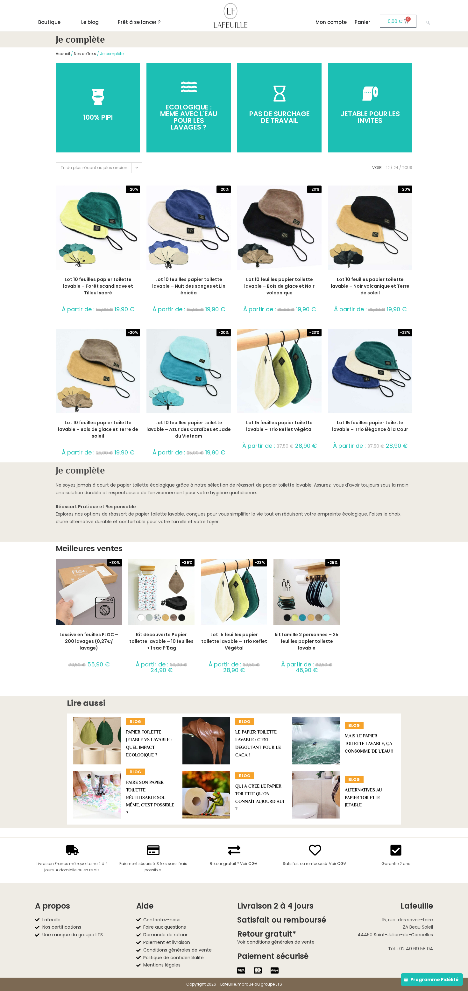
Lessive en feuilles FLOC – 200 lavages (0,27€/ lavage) (89, 641)
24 (396, 167)
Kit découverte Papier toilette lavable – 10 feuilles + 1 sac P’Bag (161, 641)
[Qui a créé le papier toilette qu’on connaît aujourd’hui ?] (206, 795)
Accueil (63, 53)
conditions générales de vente (281, 942)
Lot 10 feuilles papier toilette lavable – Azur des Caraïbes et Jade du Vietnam (188, 429)
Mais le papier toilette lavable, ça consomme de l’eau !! (369, 743)
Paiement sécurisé (272, 956)
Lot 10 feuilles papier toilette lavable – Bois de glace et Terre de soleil (98, 429)
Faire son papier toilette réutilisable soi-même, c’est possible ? (150, 797)
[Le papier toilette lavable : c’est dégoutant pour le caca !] (206, 740)
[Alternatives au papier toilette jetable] (316, 795)
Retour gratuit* (266, 934)
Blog (135, 721)
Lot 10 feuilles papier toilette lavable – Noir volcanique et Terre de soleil (370, 286)
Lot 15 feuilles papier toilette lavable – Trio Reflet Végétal (279, 425)
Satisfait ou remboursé (281, 920)
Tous (407, 167)
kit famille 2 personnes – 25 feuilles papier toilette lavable (306, 641)
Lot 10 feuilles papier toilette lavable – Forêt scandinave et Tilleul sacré (98, 286)
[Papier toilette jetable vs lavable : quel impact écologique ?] (97, 740)
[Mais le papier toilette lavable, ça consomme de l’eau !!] (316, 740)
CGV (252, 863)
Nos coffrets (85, 53)
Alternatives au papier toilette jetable (363, 797)
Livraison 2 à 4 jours (275, 906)
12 (388, 167)
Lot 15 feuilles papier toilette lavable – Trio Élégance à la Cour (370, 425)
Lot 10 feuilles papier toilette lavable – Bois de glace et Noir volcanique (279, 286)
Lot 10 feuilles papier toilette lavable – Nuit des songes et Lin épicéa (188, 286)
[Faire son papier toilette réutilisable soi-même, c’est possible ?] (97, 795)
